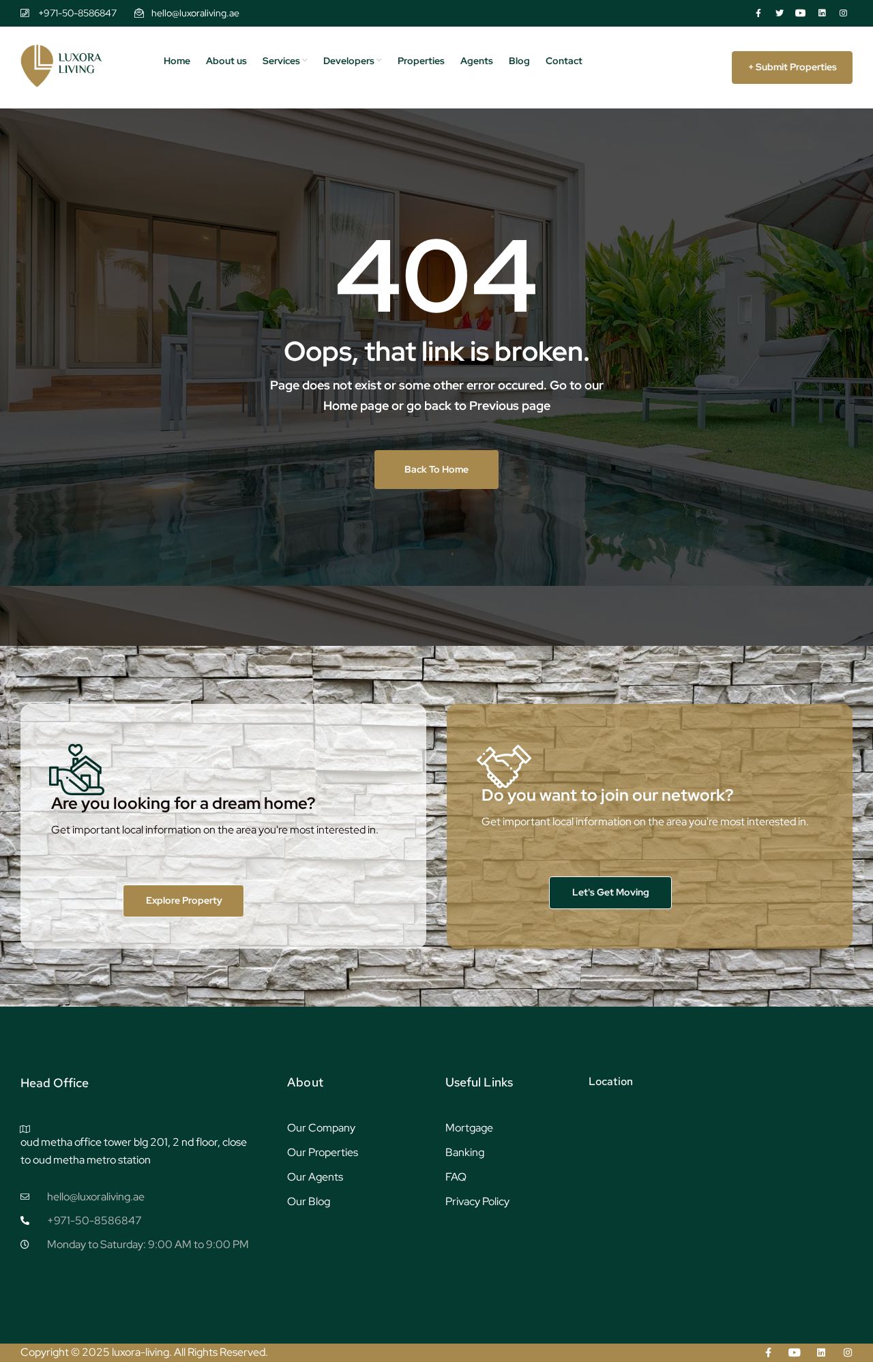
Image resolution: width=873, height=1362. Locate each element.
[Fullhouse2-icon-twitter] (779, 13)
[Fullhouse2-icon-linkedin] (822, 13)
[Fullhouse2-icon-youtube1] (801, 13)
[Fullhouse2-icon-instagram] (843, 13)
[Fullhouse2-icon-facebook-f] (758, 13)
